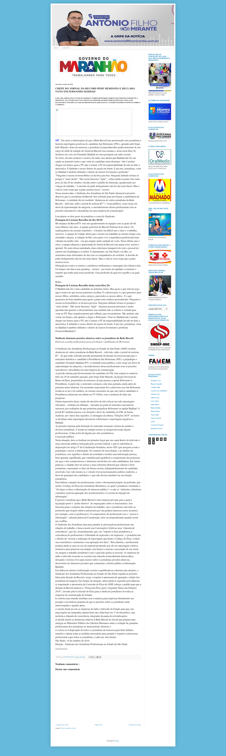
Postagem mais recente (62, 725)
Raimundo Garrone (157, 428)
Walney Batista (155, 411)
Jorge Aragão (155, 415)
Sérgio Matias (155, 404)
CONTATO (66, 48)
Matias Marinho (156, 408)
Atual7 (153, 421)
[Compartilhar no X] (95, 657)
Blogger (117, 741)
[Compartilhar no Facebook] (97, 657)
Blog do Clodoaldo (156, 384)
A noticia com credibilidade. (159, 391)
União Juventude (156, 418)
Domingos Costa (156, 380)
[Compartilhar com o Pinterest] (100, 657)
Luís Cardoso (155, 401)
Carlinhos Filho (155, 387)
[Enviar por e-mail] (90, 657)
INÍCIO (56, 48)
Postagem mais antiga (135, 725)
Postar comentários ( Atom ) (68, 728)
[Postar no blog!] (92, 657)
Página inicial (98, 725)
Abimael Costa (155, 394)
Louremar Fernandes (157, 425)
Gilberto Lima (155, 397)
